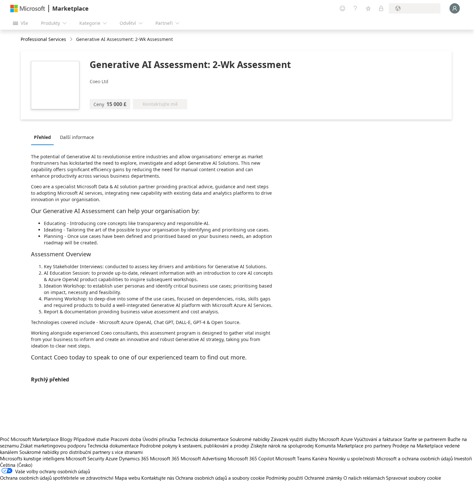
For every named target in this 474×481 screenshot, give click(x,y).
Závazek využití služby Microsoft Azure (312, 439)
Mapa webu (127, 478)
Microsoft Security (85, 458)
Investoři (463, 458)
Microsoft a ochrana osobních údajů (414, 458)
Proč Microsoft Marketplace (29, 439)
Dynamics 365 (134, 458)
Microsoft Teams (293, 458)
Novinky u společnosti (352, 458)
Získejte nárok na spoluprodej (282, 445)
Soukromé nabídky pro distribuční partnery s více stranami (81, 452)
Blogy (66, 439)
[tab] (44, 137)
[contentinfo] (71, 39)
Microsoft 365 (164, 458)
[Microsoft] (27, 8)
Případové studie (91, 439)
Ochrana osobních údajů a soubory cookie (220, 478)
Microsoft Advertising (203, 458)
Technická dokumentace (203, 439)
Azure (111, 458)
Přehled (42, 137)
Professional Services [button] (43, 39)
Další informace (77, 137)
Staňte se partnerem (424, 439)
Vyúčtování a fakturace (378, 439)
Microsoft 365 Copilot (251, 458)
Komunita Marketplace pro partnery (353, 445)
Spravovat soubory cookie (413, 478)
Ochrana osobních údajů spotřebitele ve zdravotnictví (57, 478)
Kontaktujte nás (157, 478)
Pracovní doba (126, 439)
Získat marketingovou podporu (53, 445)
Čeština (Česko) (16, 465)
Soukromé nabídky (250, 439)
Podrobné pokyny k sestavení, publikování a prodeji (194, 445)
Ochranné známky (323, 478)
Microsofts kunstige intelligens (32, 458)
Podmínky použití (284, 478)
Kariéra (319, 458)
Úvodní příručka (159, 439)
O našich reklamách (364, 478)
